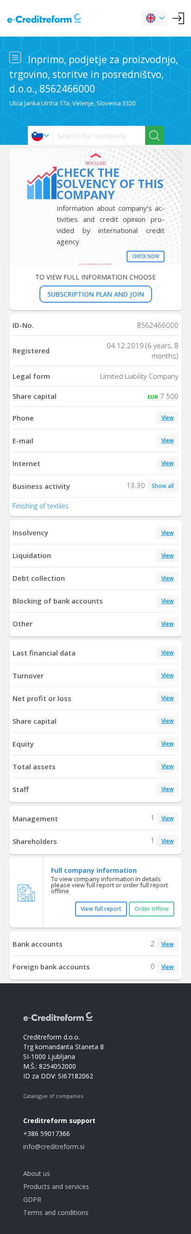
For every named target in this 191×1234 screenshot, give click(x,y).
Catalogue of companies (53, 1095)
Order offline (151, 909)
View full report (101, 909)
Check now (145, 256)
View (167, 418)
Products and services (56, 1186)
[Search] (154, 135)
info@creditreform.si (53, 1146)
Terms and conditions (56, 1212)
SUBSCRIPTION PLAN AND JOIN (95, 294)
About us (36, 1173)
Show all (163, 486)
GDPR (32, 1199)
